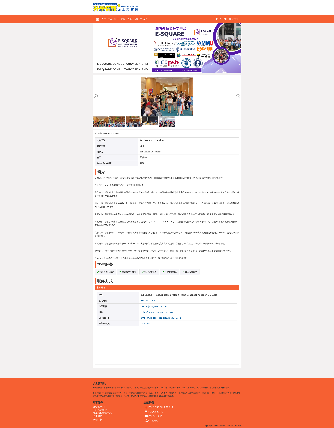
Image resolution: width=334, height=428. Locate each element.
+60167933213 (148, 300)
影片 (116, 19)
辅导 (123, 19)
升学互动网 (99, 406)
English (221, 19)
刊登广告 (97, 419)
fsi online (155, 416)
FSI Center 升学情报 (160, 407)
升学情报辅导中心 (102, 413)
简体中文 (233, 19)
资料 (129, 19)
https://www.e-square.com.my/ (157, 312)
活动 (136, 19)
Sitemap (153, 420)
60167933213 (147, 323)
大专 (103, 19)
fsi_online (155, 411)
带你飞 (143, 19)
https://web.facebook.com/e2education (161, 317)
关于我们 (97, 416)
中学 (110, 19)
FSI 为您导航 (100, 410)
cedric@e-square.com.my (154, 306)
